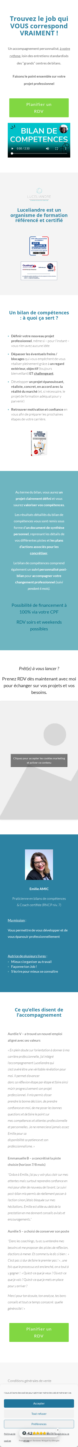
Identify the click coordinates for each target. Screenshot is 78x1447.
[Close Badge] (58, 1430)
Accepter (39, 1403)
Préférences (39, 1424)
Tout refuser (39, 1413)
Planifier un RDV (39, 108)
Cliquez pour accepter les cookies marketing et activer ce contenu (39, 760)
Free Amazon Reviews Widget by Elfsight (39, 1441)
